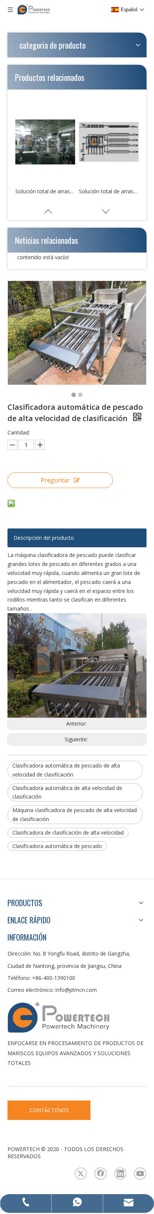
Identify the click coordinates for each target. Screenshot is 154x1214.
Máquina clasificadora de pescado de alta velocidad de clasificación (74, 814)
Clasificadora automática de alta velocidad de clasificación (67, 792)
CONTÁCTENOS (49, 1110)
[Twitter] (81, 1174)
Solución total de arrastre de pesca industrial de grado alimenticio (45, 191)
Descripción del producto (43, 537)
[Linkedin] (120, 1174)
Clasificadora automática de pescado (57, 846)
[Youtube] (140, 1174)
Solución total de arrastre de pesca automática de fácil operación (109, 191)
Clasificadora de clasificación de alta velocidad (68, 832)
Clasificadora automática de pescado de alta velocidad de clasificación (66, 770)
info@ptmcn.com (76, 989)
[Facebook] (101, 1174)
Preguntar (55, 480)
